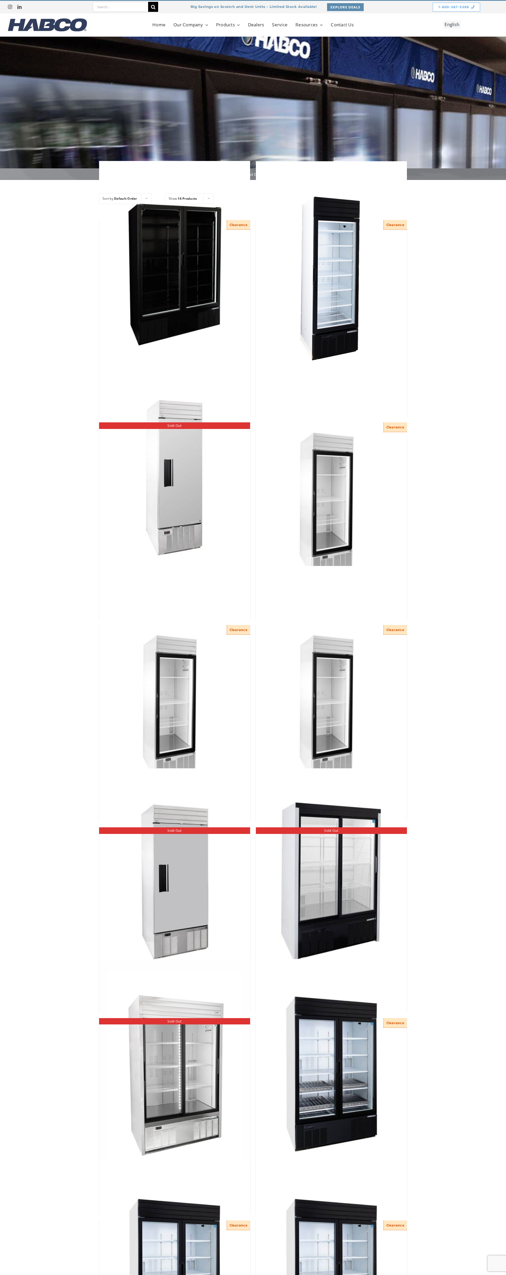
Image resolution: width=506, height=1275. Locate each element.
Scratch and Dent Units (252, 174)
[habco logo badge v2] (47, 21)
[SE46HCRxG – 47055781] (331, 1072)
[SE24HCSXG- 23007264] (331, 679)
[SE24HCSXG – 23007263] (331, 477)
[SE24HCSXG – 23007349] (174, 679)
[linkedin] (19, 7)
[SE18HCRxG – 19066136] (331, 274)
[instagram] (10, 7)
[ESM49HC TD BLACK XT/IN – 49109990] (174, 274)
